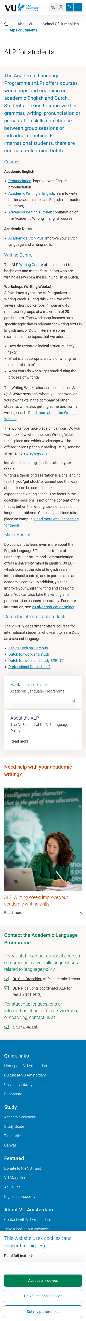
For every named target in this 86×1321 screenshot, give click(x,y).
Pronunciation (19, 181)
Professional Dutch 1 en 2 (29, 667)
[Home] (6, 24)
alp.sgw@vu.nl (35, 453)
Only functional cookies (43, 1296)
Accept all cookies (43, 1280)
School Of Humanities (61, 24)
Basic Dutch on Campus (28, 648)
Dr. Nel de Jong (25, 988)
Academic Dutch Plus (26, 238)
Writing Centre (31, 264)
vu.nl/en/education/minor (53, 607)
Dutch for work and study (29, 654)
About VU (25, 24)
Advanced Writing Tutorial (29, 212)
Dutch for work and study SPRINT (35, 660)
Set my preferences (43, 1311)
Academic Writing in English (31, 193)
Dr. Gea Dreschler (27, 979)
